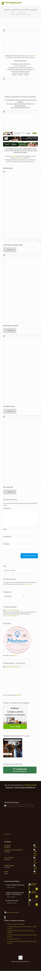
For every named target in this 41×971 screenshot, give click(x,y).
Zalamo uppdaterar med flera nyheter (20, 14)
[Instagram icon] (19, 964)
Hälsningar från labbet (10, 325)
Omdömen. (7, 834)
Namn (5, 529)
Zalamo (20, 102)
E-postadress (7, 536)
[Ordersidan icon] (29, 964)
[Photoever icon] (25, 964)
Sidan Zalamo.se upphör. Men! (13, 245)
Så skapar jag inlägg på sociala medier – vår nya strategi (21, 931)
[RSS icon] (23, 964)
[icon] (21, 964)
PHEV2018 (18, 695)
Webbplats (6, 544)
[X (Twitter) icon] (13, 964)
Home (12, 12)
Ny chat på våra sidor (13, 939)
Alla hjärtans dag (9, 406)
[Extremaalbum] (11, 2)
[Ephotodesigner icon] (27, 964)
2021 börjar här (8, 487)
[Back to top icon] (20, 958)
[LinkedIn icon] (17, 964)
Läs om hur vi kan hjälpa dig (10, 615)
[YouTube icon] (15, 964)
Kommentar (7, 508)
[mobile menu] (38, 2)
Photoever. (14, 655)
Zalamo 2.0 (33, 55)
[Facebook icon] (11, 964)
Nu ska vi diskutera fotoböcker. (14, 920)
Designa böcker (22, 12)
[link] (20, 120)
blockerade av (22, 770)
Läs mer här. (27, 584)
